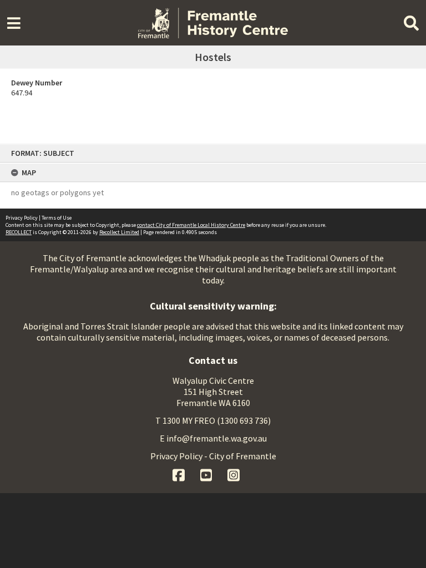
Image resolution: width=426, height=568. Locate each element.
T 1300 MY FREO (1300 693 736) (213, 420)
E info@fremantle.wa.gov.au (213, 438)
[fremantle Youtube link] (207, 473)
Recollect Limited (119, 232)
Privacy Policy (22, 217)
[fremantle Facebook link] (179, 473)
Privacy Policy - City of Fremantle (213, 456)
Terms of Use (57, 217)
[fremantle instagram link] (233, 473)
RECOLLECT (19, 232)
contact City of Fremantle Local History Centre (191, 225)
